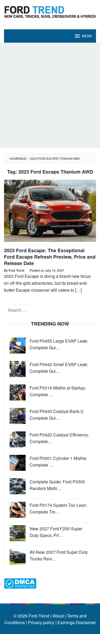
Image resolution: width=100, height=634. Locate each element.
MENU (87, 35)
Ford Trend (39, 616)
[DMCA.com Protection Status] (20, 583)
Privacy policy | (42, 622)
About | (59, 616)
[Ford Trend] (50, 11)
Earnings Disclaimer (76, 622)
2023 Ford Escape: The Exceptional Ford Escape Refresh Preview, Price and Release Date (49, 257)
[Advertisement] (50, 95)
